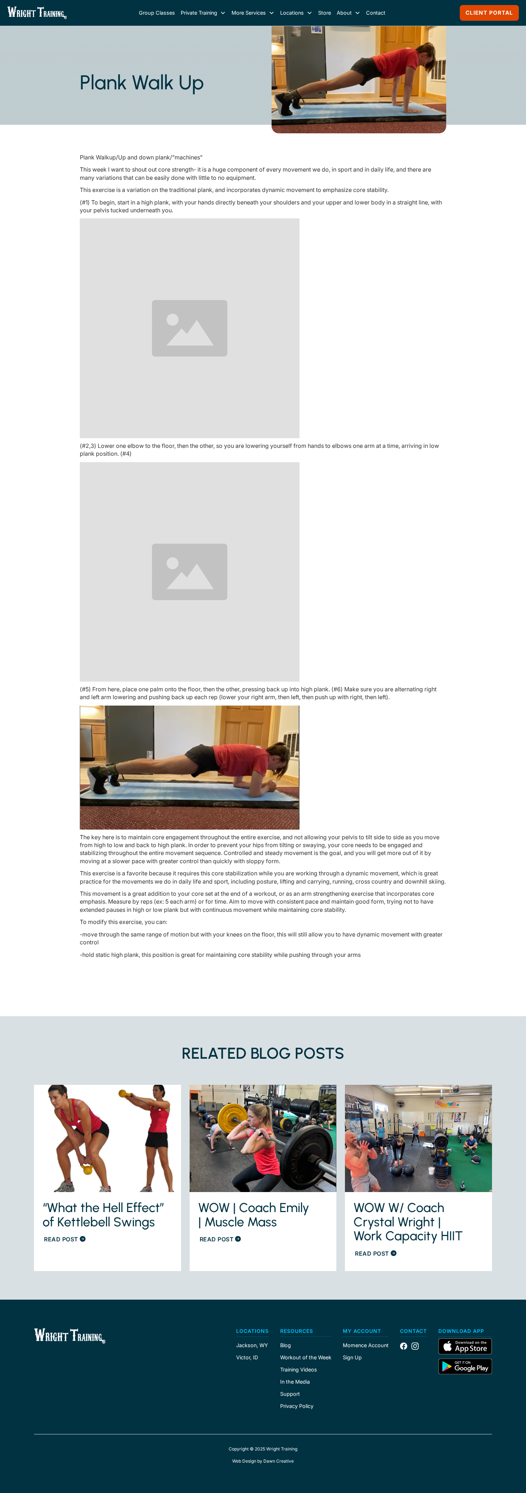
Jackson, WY (252, 1345)
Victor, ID (247, 1357)
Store (324, 13)
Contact (375, 13)
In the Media (295, 1382)
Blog (285, 1345)
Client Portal (489, 12)
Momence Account (366, 1345)
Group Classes (157, 13)
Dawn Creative (278, 1461)
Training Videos (298, 1370)
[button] (203, 13)
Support (290, 1394)
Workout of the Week (305, 1357)
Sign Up (352, 1357)
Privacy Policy (296, 1406)
